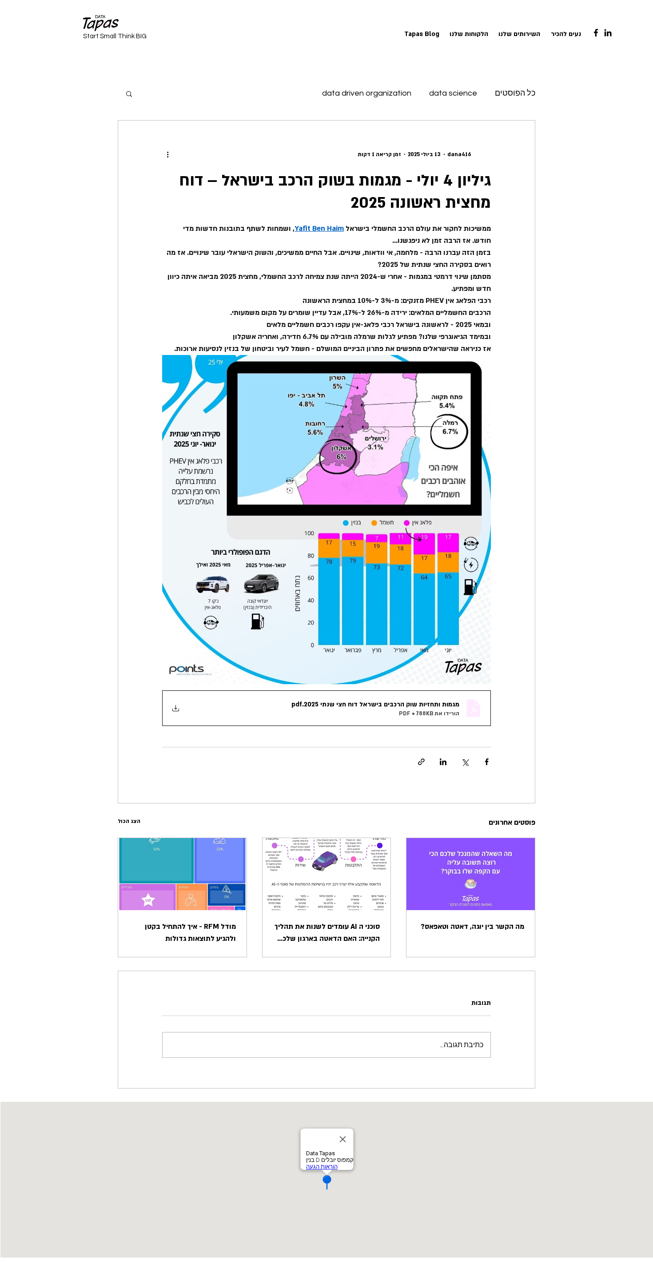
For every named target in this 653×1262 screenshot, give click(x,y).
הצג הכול (129, 821)
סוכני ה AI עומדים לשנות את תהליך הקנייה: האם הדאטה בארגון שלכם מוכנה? (327, 933)
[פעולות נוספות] (167, 154)
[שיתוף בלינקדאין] (443, 762)
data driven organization (366, 93)
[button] (129, 93)
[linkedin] (608, 33)
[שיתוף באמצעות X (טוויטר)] (465, 762)
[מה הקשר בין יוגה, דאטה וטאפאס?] (470, 874)
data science (453, 93)
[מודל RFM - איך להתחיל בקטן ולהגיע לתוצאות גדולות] (182, 874)
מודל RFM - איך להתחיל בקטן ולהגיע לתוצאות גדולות (190, 932)
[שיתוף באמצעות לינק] (421, 762)
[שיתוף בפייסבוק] (486, 762)
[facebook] (596, 33)
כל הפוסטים (515, 93)
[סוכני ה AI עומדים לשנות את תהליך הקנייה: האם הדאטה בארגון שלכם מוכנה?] (327, 874)
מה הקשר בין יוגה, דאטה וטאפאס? (472, 926)
